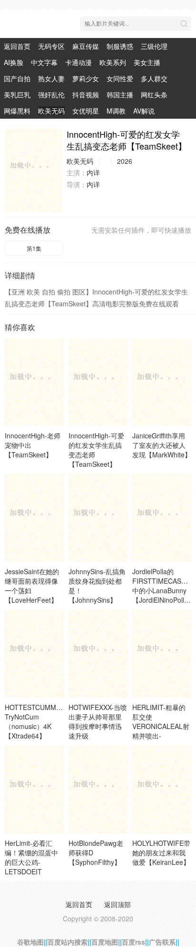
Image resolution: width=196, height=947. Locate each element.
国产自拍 (17, 78)
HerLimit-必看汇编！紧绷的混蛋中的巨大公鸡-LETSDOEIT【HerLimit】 (31, 862)
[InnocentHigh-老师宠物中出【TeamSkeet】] (34, 382)
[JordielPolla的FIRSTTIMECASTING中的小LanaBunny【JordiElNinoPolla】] (161, 518)
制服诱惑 (120, 46)
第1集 (34, 248)
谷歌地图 (30, 942)
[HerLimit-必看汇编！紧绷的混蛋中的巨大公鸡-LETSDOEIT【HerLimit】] (34, 789)
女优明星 (85, 110)
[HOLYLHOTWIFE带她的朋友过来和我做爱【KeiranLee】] (161, 789)
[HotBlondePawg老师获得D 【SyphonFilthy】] (98, 789)
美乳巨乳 (17, 94)
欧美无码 (51, 110)
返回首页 (17, 46)
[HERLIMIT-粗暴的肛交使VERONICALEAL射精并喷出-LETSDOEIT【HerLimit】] (161, 653)
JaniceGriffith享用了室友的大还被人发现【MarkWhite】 (161, 445)
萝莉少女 (85, 78)
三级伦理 (154, 46)
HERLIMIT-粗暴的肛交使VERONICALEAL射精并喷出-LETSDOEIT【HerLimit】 (160, 730)
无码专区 (51, 46)
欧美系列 (112, 62)
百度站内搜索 (68, 942)
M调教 (116, 110)
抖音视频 (85, 94)
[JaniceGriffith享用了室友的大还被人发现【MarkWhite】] (161, 382)
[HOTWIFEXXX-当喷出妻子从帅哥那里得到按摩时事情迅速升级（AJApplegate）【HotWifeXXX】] (98, 653)
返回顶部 (117, 904)
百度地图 (104, 942)
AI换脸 (13, 62)
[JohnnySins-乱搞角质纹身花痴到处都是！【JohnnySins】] (98, 518)
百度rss (133, 942)
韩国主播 (120, 94)
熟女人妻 (51, 78)
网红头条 (154, 94)
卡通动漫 (78, 62)
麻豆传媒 (85, 46)
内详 (93, 172)
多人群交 (154, 78)
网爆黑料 (17, 110)
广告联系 (162, 942)
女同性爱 (120, 78)
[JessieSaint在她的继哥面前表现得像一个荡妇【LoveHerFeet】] (34, 518)
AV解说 (144, 110)
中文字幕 (44, 62)
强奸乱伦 (51, 94)
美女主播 (147, 62)
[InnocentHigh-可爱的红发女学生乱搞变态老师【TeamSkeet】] (33, 170)
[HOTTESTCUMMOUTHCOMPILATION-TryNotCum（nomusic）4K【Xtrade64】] (34, 653)
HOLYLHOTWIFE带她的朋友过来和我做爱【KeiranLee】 (161, 852)
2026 (124, 161)
